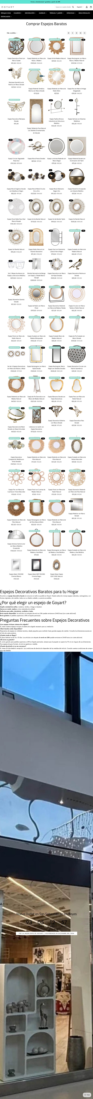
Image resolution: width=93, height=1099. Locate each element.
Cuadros (17, 13)
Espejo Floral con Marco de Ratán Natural (16, 337)
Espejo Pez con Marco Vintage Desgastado (77, 90)
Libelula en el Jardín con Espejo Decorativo (36, 428)
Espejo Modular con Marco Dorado (77, 514)
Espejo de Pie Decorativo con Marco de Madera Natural (36, 397)
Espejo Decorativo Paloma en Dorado (77, 274)
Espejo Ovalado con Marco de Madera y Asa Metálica (77, 551)
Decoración (30, 13)
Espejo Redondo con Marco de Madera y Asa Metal (36, 551)
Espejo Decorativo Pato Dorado (77, 421)
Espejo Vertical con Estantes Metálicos (76, 120)
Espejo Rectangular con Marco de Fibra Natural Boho (36, 521)
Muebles (42, 13)
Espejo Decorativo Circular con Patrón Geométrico (76, 367)
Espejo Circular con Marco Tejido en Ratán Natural (77, 307)
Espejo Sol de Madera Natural (56, 58)
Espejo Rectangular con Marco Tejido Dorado (36, 367)
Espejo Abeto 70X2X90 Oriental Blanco (16, 575)
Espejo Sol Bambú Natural (77, 219)
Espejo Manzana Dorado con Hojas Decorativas (56, 397)
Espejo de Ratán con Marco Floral (36, 307)
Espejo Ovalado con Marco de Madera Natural (77, 250)
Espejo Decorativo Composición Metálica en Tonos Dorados (16, 459)
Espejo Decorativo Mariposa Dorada (16, 120)
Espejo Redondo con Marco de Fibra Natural (36, 458)
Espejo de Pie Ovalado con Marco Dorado (77, 337)
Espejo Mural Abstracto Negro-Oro (56, 190)
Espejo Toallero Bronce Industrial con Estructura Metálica (56, 121)
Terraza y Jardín (56, 13)
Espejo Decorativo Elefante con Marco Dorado (56, 421)
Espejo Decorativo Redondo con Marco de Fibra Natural (76, 490)
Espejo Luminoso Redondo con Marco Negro (56, 159)
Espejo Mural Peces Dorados (36, 158)
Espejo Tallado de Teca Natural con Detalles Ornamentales (36, 129)
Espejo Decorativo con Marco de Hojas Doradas (56, 274)
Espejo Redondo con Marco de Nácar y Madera (36, 59)
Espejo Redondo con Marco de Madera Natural (16, 397)
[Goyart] (7, 7)
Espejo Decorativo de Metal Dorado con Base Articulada (16, 428)
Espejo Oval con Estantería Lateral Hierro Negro (56, 250)
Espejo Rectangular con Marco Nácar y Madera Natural (76, 59)
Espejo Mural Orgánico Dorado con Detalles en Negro (16, 190)
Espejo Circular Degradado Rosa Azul (16, 159)
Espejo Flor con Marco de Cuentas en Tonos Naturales (16, 490)
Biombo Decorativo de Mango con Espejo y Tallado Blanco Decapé (36, 275)
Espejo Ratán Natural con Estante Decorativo (36, 250)
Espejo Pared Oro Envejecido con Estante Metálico (77, 190)
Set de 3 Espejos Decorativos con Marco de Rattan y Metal (16, 367)
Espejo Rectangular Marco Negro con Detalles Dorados (56, 367)
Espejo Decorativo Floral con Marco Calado (16, 59)
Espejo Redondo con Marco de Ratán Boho (56, 90)
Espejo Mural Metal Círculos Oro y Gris (36, 190)
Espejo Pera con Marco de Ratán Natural (77, 397)
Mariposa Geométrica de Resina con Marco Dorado (16, 83)
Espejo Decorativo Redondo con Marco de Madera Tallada (56, 307)
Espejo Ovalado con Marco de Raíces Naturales (77, 458)
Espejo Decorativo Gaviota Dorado (16, 300)
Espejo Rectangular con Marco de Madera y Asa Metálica (56, 551)
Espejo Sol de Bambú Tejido (56, 219)
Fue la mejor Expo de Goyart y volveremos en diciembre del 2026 (46, 933)
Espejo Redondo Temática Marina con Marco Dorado (36, 90)
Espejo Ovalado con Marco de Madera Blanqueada (36, 337)
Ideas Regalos (84, 13)
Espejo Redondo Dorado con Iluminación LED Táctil (76, 159)
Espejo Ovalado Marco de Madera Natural (56, 337)
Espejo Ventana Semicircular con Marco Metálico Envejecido (16, 546)
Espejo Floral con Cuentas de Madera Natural (36, 490)
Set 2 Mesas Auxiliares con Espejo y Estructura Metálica (16, 274)
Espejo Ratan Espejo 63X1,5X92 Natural (56, 575)
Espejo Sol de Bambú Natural (36, 219)
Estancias (70, 13)
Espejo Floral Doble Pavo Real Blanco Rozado (16, 220)
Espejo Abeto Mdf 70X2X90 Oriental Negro (36, 575)
